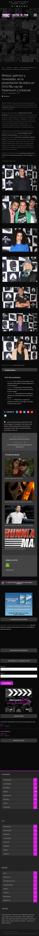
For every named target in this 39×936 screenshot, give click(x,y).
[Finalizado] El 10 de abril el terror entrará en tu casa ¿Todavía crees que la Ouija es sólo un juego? (20, 389)
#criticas (18, 627)
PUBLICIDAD (14, 3)
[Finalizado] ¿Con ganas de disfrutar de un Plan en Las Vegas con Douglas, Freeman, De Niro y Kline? (20, 401)
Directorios (6, 842)
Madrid (11, 426)
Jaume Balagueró (9, 424)
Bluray (18, 422)
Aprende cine (6, 826)
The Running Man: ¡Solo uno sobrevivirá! (15, 549)
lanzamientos (18, 424)
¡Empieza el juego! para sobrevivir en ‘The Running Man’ (19, 525)
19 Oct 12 (4, 93)
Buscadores (6, 834)
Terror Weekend (5, 731)
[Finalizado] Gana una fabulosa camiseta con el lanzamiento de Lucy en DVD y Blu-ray (20, 395)
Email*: (2, 673)
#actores (9, 627)
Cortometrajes (7, 784)
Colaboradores (12, 93)
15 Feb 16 (6, 736)
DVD (31, 422)
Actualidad (9, 67)
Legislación (6, 854)
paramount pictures (25, 428)
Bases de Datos (7, 830)
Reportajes (6, 799)
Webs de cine (6, 900)
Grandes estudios (8, 885)
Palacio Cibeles (15, 428)
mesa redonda (26, 426)
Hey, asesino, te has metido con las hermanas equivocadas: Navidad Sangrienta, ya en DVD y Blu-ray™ (20, 383)
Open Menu (35, 15)
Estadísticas (6, 846)
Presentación (7, 430)
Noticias (16, 67)
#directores (3, 627)
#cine (14, 627)
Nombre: (3, 666)
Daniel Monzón (25, 422)
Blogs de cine (6, 877)
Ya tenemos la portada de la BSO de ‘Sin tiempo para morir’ (17, 722)
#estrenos (3, 629)
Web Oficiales (7, 896)
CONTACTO (23, 3)
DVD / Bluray (6, 787)
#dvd (28, 627)
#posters (33, 625)
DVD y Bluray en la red (9, 881)
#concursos (24, 627)
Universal (14, 430)
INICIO (10, 2)
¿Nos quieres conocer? (21, 2)
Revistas (5, 889)
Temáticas (3, 734)
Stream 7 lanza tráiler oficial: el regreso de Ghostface (18, 502)
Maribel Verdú (17, 426)
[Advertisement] (19, 42)
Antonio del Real (11, 422)
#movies (8, 629)
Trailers (5, 803)
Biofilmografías (7, 780)
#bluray (32, 627)
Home (3, 67)
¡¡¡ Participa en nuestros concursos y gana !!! (19, 583)
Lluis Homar (25, 424)
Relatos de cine (7, 795)
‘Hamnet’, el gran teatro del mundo (14, 478)
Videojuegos (6, 807)
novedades (7, 428)
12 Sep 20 (6, 726)
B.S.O (1, 724)
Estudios (5, 850)
